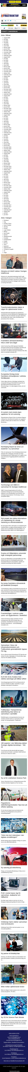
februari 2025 (7, 66)
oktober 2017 (7, 208)
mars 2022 (6, 123)
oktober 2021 (7, 131)
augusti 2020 (7, 153)
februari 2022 (7, 124)
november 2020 (7, 148)
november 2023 (7, 90)
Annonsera (18, 1)
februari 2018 (7, 201)
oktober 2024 (7, 73)
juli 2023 (6, 97)
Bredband (6, 220)
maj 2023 (6, 100)
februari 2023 (7, 105)
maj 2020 (6, 158)
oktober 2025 (7, 53)
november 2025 (7, 52)
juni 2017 (6, 214)
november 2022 (7, 110)
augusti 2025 (7, 57)
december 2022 (7, 108)
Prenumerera (12, 1)
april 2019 (6, 179)
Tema (5, 244)
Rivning (5, 242)
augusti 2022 (7, 115)
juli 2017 (6, 213)
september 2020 (8, 152)
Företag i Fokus (7, 223)
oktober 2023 (7, 92)
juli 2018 (6, 193)
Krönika (5, 228)
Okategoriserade (8, 236)
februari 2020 (7, 163)
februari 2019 (7, 182)
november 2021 (7, 129)
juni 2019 (6, 176)
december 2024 (7, 70)
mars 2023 (6, 103)
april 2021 (6, 140)
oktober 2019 (7, 169)
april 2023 (6, 102)
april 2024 (6, 82)
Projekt (5, 241)
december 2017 (7, 205)
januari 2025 (7, 68)
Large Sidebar (7, 230)
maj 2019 (6, 177)
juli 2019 (6, 174)
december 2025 (7, 50)
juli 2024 (6, 78)
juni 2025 (6, 60)
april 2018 (6, 198)
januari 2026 (7, 49)
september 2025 (8, 55)
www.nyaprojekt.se (14, 1035)
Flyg (5, 222)
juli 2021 (6, 135)
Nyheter (6, 234)
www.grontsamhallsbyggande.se (14, 1040)
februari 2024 (7, 86)
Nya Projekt (6, 233)
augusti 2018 (7, 192)
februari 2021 (7, 144)
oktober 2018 (7, 189)
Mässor (5, 231)
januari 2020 (7, 164)
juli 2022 (6, 116)
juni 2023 (6, 98)
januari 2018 (7, 203)
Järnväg (6, 226)
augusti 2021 (7, 134)
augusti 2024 (7, 76)
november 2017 (7, 206)
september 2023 (8, 94)
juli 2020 (6, 155)
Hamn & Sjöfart (7, 225)
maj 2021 (6, 139)
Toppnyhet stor (7, 247)
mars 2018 (6, 200)
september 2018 (8, 190)
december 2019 (7, 166)
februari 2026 (7, 47)
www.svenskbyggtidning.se (14, 1037)
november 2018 (7, 187)
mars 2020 (6, 161)
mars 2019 (6, 181)
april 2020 (6, 160)
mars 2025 (6, 65)
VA (4, 250)
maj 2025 (6, 61)
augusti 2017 (7, 211)
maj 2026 (6, 42)
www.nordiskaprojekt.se (14, 1038)
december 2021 (7, 127)
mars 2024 (6, 84)
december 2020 (7, 147)
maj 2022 (6, 119)
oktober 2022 (7, 111)
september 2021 (8, 132)
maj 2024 (6, 81)
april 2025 (6, 63)
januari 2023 (7, 107)
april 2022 (6, 121)
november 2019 (7, 168)
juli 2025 (6, 58)
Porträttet (6, 238)
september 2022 (8, 113)
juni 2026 (6, 41)
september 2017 (8, 209)
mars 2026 (6, 45)
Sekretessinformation (14, 1071)
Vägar (5, 252)
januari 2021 (7, 145)
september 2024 (8, 74)
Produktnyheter (7, 239)
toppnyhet (6, 246)
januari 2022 (7, 126)
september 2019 (8, 171)
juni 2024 (6, 79)
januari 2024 (7, 87)
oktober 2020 (7, 150)
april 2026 (6, 44)
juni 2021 (6, 137)
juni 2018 (6, 195)
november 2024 (7, 71)
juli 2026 (6, 39)
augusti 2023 (7, 95)
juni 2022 (6, 118)
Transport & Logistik (8, 249)
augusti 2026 (7, 37)
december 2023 (7, 89)
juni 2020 (6, 156)
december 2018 (7, 185)
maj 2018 (6, 197)
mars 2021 (6, 142)
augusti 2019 (7, 172)
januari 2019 (7, 184)
